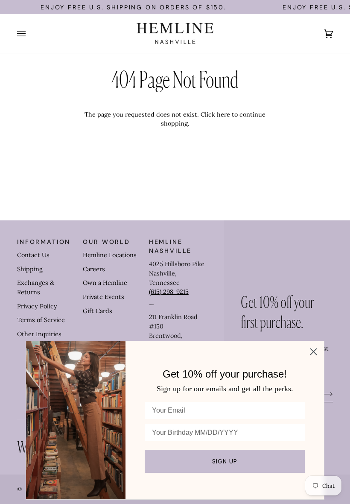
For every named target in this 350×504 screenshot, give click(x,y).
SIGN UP (224, 461)
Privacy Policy (37, 306)
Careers (94, 269)
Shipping (30, 269)
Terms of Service (41, 320)
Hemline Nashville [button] (170, 246)
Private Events (103, 297)
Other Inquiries (39, 334)
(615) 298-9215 (169, 292)
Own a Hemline (105, 283)
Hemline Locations (110, 255)
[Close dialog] (313, 351)
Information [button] (43, 242)
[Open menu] (30, 33)
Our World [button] (106, 242)
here (223, 114)
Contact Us (33, 255)
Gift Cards (97, 311)
